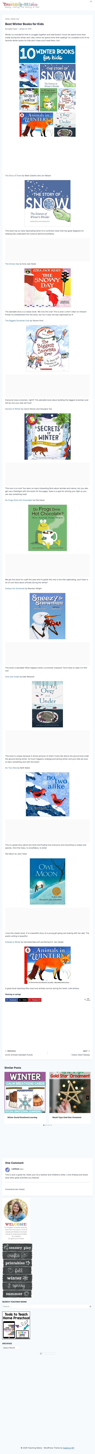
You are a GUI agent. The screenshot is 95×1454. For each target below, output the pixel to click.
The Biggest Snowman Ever (17, 321)
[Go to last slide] (7, 1098)
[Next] (87, 1098)
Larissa (15, 1169)
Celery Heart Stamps (81, 1053)
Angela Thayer (12, 29)
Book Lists (15, 19)
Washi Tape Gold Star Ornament (66, 1117)
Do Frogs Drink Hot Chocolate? (18, 500)
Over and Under (12, 677)
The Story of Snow (13, 175)
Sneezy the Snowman (14, 588)
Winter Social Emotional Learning (22, 1117)
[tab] (43, 1125)
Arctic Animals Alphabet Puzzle (19, 1053)
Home (7, 19)
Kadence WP (68, 1448)
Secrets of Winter (13, 409)
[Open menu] (91, 1)
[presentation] (25, 1092)
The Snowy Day (12, 264)
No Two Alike (11, 768)
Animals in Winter (13, 942)
